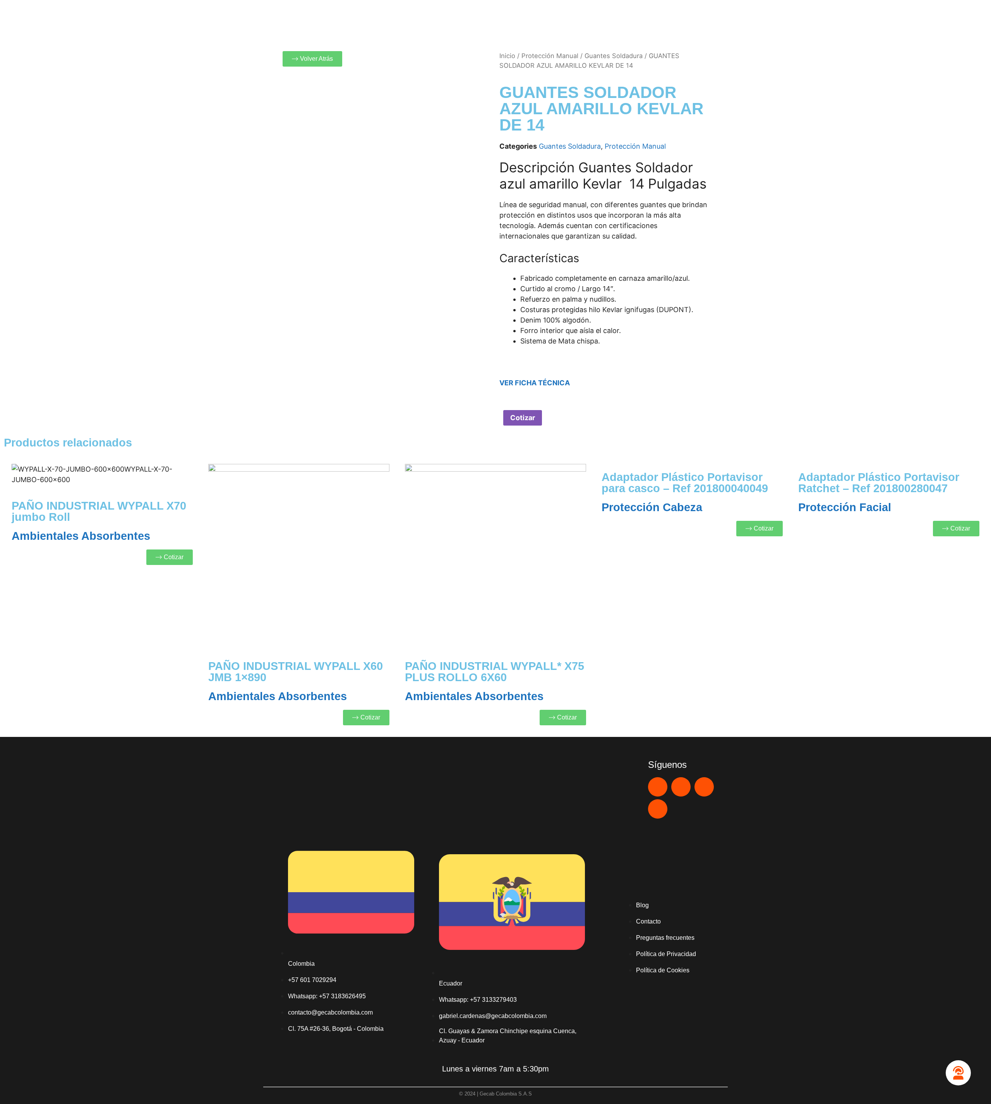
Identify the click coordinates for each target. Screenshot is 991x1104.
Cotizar (522, 418)
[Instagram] (704, 787)
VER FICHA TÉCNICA (534, 383)
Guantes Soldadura (614, 56)
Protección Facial (844, 507)
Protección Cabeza (652, 507)
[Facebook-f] (657, 809)
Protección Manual (549, 56)
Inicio (507, 56)
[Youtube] (681, 787)
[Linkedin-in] (657, 787)
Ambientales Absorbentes (81, 536)
